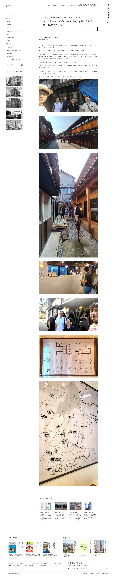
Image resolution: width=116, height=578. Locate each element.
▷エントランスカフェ (42, 565)
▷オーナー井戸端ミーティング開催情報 (39, 563)
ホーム (81, 4)
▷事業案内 (25, 565)
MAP (94, 565)
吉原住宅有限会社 (75, 563)
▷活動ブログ (11, 565)
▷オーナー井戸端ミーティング (22, 563)
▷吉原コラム (11, 563)
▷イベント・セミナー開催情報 (55, 563)
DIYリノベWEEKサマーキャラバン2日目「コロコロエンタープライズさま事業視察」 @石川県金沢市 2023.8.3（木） (73, 5)
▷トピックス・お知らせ (53, 565)
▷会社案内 (18, 565)
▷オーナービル (32, 565)
